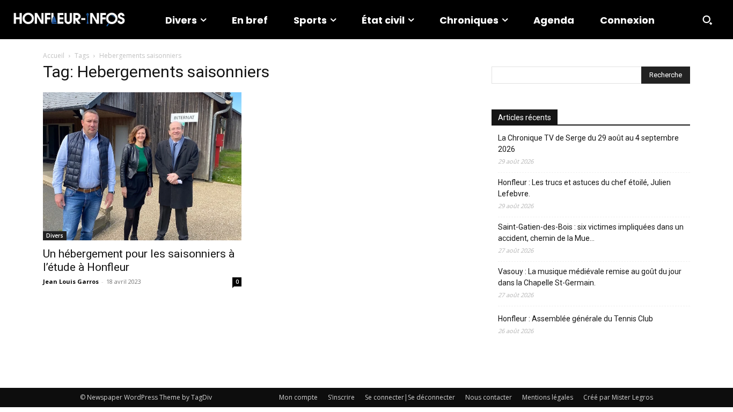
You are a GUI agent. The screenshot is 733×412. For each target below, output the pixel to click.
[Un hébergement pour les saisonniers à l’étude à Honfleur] (142, 166)
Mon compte (298, 397)
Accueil (53, 55)
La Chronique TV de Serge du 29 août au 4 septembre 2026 (588, 143)
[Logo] (69, 19)
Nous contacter (488, 397)
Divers (54, 235)
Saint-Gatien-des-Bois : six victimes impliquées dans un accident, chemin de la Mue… (591, 232)
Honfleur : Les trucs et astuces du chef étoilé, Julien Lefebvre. (584, 188)
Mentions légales (547, 397)
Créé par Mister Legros (618, 397)
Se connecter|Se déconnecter (410, 397)
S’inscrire (341, 397)
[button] (707, 20)
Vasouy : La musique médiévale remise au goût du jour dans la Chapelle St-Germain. (589, 277)
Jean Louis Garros (71, 281)
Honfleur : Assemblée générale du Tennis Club (575, 318)
